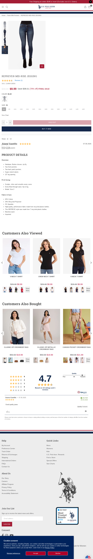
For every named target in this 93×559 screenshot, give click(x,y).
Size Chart (5, 115)
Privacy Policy (49, 548)
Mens (48, 445)
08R (58, 109)
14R (77, 109)
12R (71, 109)
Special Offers (51, 460)
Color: (7, 94)
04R (33, 109)
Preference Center (8, 448)
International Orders (9, 460)
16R (83, 109)
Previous (10, 45)
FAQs (4, 464)
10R (64, 109)
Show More (27, 289)
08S (52, 109)
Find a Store (50, 457)
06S (40, 109)
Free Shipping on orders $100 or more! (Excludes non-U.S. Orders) (51, 2)
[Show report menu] (86, 411)
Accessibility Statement (10, 493)
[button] (85, 233)
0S (4, 109)
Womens (49, 448)
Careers (4, 481)
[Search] (7, 7)
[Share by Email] (11, 139)
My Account (6, 445)
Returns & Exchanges (9, 454)
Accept (35, 553)
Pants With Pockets (13, 15)
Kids (48, 451)
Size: (5, 105)
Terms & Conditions (9, 490)
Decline (57, 553)
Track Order (6, 451)
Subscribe (6, 524)
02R (21, 109)
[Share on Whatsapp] (7, 139)
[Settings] (85, 7)
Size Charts (50, 464)
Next (44, 45)
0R (9, 109)
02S (15, 109)
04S (27, 109)
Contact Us (6, 467)
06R (46, 109)
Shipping (5, 457)
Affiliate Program (8, 484)
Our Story (5, 478)
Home (3, 15)
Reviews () (18, 80)
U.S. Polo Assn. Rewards (55, 454)
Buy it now (46, 129)
